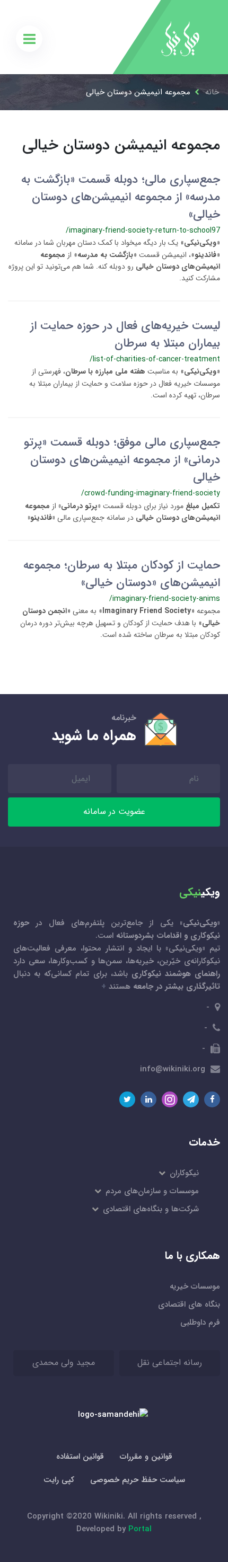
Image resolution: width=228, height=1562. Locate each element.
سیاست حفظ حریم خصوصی (137, 1480)
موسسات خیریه (195, 1286)
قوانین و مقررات (146, 1456)
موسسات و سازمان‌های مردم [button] (151, 1191)
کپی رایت (58, 1480)
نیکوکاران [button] (183, 1173)
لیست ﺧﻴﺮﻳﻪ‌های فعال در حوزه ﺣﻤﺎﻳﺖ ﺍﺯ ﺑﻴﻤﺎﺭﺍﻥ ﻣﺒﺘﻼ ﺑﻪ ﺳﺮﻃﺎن (125, 334)
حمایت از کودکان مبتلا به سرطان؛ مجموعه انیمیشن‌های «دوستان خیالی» (121, 574)
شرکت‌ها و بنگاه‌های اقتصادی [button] (150, 1209)
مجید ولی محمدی (63, 1362)
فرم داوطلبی (200, 1322)
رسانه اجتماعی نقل (169, 1362)
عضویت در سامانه (114, 811)
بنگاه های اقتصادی (189, 1304)
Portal (140, 1529)
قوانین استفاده (80, 1456)
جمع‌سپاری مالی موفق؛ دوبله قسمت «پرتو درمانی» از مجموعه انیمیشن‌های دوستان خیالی (122, 459)
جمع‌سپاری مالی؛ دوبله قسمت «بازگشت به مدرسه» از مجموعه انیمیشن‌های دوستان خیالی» (120, 197)
